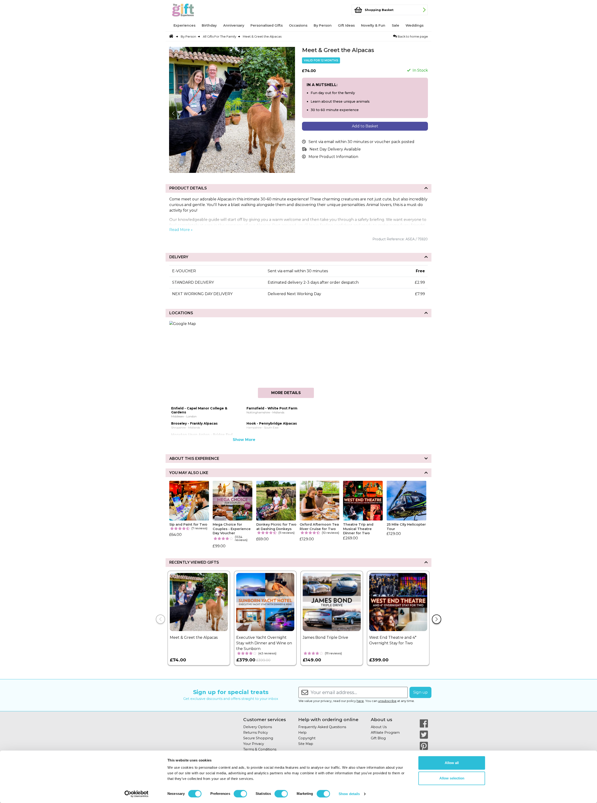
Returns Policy (255, 732)
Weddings (414, 25)
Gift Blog (378, 738)
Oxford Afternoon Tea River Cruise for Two (319, 526)
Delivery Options (257, 727)
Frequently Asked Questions (322, 727)
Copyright (307, 738)
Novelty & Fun (373, 25)
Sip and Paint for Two (188, 524)
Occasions (298, 25)
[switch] (240, 793)
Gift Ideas (346, 25)
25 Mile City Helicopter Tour (406, 526)
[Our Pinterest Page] (424, 746)
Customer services (264, 719)
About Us (379, 727)
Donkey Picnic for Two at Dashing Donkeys (276, 526)
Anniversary (233, 25)
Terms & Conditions (259, 749)
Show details (349, 794)
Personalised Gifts (266, 25)
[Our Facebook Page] (424, 723)
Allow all (452, 763)
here (360, 701)
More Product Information (333, 156)
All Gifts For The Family (219, 36)
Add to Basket (365, 126)
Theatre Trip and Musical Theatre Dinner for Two (358, 528)
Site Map (305, 744)
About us (381, 719)
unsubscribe (387, 701)
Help (302, 732)
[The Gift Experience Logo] (192, 10)
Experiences (184, 25)
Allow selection (451, 778)
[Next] (436, 619)
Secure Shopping (258, 738)
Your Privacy (253, 744)
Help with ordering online (328, 719)
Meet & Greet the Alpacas (262, 36)
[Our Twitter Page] (424, 734)
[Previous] (160, 619)
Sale (395, 25)
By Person (323, 25)
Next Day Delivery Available (335, 149)
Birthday (209, 25)
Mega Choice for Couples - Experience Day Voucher (232, 528)
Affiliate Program (385, 732)
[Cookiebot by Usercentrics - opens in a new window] (136, 793)
